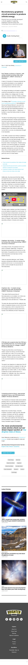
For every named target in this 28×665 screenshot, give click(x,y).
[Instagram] (10, 619)
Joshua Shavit (5, 522)
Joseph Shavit (5, 556)
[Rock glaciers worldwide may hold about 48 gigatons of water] (14, 538)
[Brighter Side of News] (14, 2)
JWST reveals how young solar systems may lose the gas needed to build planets (13, 520)
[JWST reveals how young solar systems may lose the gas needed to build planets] (14, 504)
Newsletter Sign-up (14, 650)
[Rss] (21, 619)
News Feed (14, 631)
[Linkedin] (14, 619)
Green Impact (5, 552)
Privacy (14, 641)
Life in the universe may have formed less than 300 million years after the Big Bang (14, 588)
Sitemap (14, 633)
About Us (14, 629)
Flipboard (14, 652)
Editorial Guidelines (14, 635)
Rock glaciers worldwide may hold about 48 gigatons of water (13, 554)
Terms (14, 643)
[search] (26, 2)
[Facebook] (6, 619)
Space (3, 517)
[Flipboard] (17, 619)
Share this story (19, 61)
